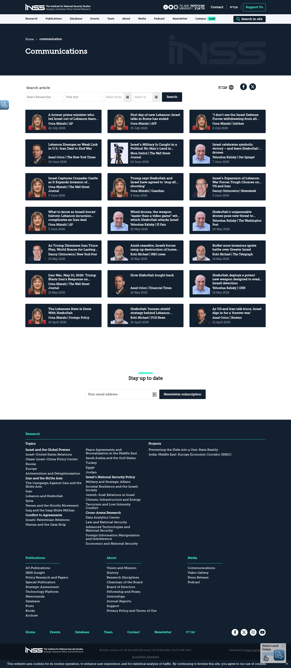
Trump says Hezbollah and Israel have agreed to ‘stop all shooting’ (153, 182)
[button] (128, 97)
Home (29, 39)
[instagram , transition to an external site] (253, 632)
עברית (234, 7)
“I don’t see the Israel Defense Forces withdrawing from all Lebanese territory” (235, 117)
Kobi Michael (139, 254)
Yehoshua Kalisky (224, 157)
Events (94, 18)
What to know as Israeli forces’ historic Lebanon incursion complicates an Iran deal (72, 216)
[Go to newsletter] (154, 394)
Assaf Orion (56, 157)
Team (110, 18)
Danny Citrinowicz (225, 191)
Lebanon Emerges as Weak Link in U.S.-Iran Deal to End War (73, 146)
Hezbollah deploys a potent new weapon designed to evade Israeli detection (236, 279)
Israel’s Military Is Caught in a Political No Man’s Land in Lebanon (153, 147)
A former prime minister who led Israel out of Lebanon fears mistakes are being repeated (72, 117)
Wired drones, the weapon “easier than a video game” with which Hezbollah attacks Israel (155, 216)
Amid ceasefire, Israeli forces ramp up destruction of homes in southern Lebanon (154, 248)
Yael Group (258, 650)
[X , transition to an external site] (252, 86)
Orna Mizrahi (57, 123)
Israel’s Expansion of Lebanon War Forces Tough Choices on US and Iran (235, 182)
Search (172, 97)
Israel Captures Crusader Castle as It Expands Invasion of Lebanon (73, 180)
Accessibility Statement (145, 656)
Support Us (254, 7)
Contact (217, 7)
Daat (249, 650)
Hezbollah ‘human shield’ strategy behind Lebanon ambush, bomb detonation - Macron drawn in (152, 311)
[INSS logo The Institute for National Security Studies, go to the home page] (54, 650)
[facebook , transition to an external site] (243, 86)
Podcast (159, 18)
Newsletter (180, 18)
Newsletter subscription (182, 394)
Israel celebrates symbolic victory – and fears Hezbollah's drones (236, 148)
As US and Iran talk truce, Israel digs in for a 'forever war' (237, 311)
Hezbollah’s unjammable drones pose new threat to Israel (232, 214)
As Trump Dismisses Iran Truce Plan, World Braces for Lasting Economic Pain (73, 248)
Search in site (252, 19)
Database (76, 18)
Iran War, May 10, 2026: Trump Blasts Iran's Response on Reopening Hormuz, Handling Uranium (72, 277)
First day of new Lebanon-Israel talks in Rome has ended (155, 117)
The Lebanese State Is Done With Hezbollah (69, 311)
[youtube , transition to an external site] (262, 632)
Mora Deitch (138, 153)
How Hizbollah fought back (152, 275)
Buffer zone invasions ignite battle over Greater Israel (234, 247)
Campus (200, 18)
